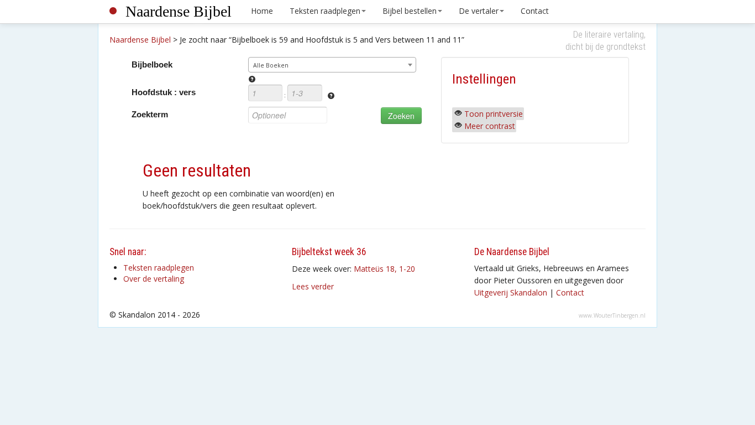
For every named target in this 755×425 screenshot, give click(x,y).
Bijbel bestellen (409, 11)
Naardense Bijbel (178, 11)
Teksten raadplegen (325, 11)
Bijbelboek (152, 64)
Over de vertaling (153, 278)
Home (262, 11)
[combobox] (332, 64)
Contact (535, 11)
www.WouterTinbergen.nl (612, 315)
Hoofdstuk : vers (164, 92)
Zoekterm (150, 114)
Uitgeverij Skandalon (510, 292)
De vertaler (479, 11)
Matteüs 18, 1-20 (384, 268)
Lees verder (313, 286)
